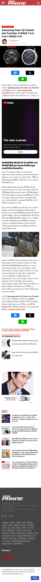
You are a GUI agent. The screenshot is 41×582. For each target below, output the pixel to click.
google (23, 525)
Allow (35, 578)
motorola (12, 538)
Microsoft (11, 530)
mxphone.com (7, 554)
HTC (32, 528)
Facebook (31, 538)
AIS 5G (8, 541)
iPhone (16, 525)
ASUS (36, 533)
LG (28, 528)
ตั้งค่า (21, 574)
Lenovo (4, 538)
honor (13, 533)
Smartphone (17, 543)
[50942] (17, 402)
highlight (18, 329)
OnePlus (30, 533)
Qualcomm (6, 535)
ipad (3, 530)
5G (3, 541)
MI (34, 535)
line (29, 530)
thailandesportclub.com (11, 558)
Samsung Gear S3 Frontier (18, 331)
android (30, 522)
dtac (4, 528)
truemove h (22, 538)
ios (9, 528)
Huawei (18, 522)
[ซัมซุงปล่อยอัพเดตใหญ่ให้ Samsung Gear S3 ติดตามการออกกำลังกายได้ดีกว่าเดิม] (6, 343)
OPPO (10, 525)
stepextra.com (7, 556)
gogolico (15, 40)
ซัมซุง (24, 530)
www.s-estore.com (17, 309)
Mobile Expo (21, 533)
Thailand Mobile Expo (24, 535)
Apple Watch (6, 543)
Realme (19, 530)
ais (24, 522)
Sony (18, 528)
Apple (12, 522)
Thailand (5, 533)
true (13, 535)
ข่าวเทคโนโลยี (6, 560)
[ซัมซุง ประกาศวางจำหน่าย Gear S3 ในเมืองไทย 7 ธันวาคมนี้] (6, 355)
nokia (24, 528)
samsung (5, 522)
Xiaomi (4, 525)
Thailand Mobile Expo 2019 (20, 541)
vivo (13, 528)
